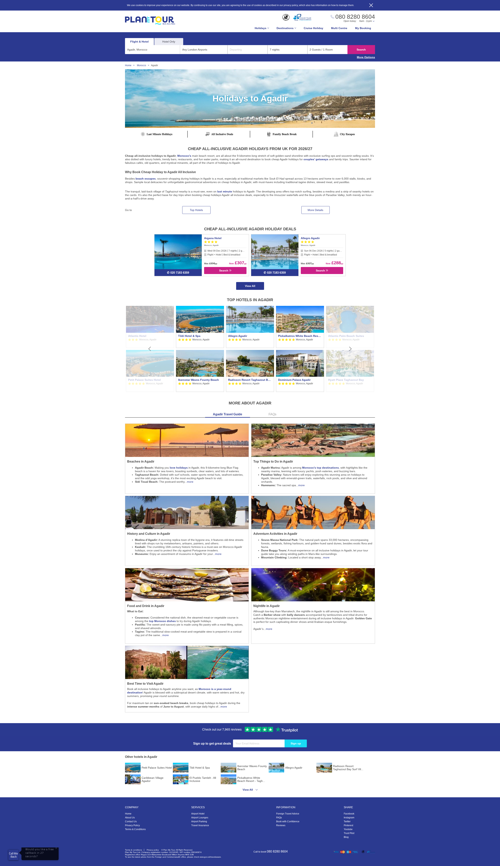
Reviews (280, 825)
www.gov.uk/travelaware (210, 857)
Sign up (296, 743)
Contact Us (131, 821)
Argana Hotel (212, 238)
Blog (346, 837)
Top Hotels (196, 210)
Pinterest (348, 825)
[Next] (350, 349)
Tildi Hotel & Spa (189, 335)
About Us (130, 817)
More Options (366, 57)
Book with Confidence (287, 821)
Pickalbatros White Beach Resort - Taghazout (300, 335)
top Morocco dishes (162, 621)
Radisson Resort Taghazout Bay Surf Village (250, 379)
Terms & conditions (133, 850)
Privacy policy (153, 850)
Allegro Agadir (310, 238)
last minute (224, 191)
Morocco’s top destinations (320, 467)
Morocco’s (184, 155)
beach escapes (146, 178)
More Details (315, 210)
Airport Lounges (199, 817)
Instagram (349, 817)
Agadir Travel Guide (227, 414)
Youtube (348, 829)
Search (361, 49)
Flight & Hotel (139, 41)
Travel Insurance (200, 825)
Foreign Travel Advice (287, 813)
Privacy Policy (132, 825)
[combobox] (152, 49)
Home (128, 813)
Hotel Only (168, 41)
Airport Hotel (197, 813)
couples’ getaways (316, 159)
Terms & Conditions (135, 829)
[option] (200, 349)
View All (250, 285)
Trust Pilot (349, 833)
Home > (130, 65)
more (190, 481)
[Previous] (150, 349)
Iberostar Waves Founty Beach (198, 379)
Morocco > (144, 65)
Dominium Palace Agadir (294, 379)
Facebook (349, 813)
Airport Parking (199, 821)
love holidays (179, 467)
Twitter (347, 821)
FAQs (272, 414)
